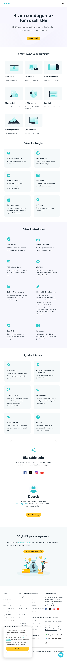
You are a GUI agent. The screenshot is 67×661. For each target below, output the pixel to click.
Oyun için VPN (7, 614)
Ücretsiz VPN (6, 603)
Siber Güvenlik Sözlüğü (38, 609)
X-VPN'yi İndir (22, 597)
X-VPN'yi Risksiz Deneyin (32, 551)
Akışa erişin (9, 77)
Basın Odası (35, 629)
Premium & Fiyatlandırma (9, 609)
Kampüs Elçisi (35, 638)
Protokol (47, 103)
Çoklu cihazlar (30, 130)
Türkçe (49, 643)
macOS (20, 603)
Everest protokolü (12, 130)
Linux (20, 612)
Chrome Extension (23, 617)
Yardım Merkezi (36, 603)
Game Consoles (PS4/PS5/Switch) (23, 624)
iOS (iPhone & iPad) (23, 609)
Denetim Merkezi (36, 626)
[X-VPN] (6, 3)
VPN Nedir (6, 597)
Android (20, 606)
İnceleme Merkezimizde (51, 629)
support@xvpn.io (22, 504)
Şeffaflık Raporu (36, 620)
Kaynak (34, 612)
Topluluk (34, 600)
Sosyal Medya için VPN (9, 617)
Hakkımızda (35, 597)
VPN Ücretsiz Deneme (8, 606)
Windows (21, 600)
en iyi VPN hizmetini (24, 542)
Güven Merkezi (36, 623)
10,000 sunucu (30, 103)
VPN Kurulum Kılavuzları (38, 606)
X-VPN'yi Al (32, 38)
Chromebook (22, 614)
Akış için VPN (6, 612)
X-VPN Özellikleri (7, 600)
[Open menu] (63, 3)
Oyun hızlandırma (51, 77)
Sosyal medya (30, 77)
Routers (20, 620)
